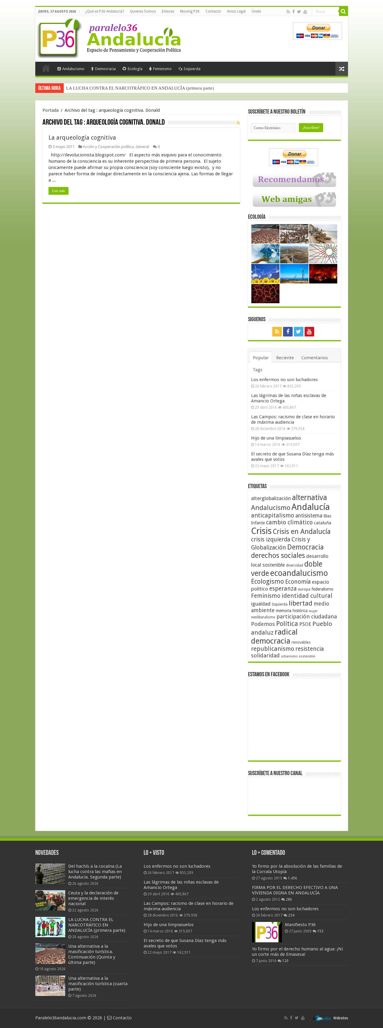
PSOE (305, 624)
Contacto (213, 11)
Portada (46, 68)
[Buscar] (343, 11)
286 (289, 899)
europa (304, 589)
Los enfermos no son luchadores (284, 379)
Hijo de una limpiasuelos (276, 438)
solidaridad (265, 655)
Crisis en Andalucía (302, 532)
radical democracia (274, 636)
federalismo (322, 589)
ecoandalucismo (299, 573)
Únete (256, 11)
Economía (298, 581)
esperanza (283, 588)
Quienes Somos (143, 11)
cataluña (322, 523)
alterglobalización (271, 498)
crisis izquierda (270, 539)
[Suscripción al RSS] (238, 122)
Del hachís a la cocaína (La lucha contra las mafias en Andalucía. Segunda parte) (95, 872)
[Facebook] (293, 11)
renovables (301, 642)
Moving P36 (190, 11)
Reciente (285, 357)
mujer (313, 611)
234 (291, 915)
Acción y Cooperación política (108, 146)
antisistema (308, 516)
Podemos (263, 624)
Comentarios (314, 357)
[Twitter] (299, 11)
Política (287, 623)
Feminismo (162, 69)
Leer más (58, 191)
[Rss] (288, 11)
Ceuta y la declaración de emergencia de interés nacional (93, 898)
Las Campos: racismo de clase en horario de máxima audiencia (293, 419)
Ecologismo (267, 581)
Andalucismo (73, 69)
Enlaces (168, 11)
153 (320, 931)
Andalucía (310, 507)
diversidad (294, 565)
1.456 (292, 878)
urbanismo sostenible (298, 656)
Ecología (135, 69)
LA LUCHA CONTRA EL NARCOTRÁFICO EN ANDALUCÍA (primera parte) (140, 88)
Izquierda (192, 69)
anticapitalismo (272, 515)
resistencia (309, 648)
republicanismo (272, 648)
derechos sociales (278, 555)
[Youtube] (305, 11)
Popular (261, 357)
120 (285, 961)
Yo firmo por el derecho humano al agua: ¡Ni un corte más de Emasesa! (297, 951)
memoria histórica (292, 610)
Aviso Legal (236, 11)
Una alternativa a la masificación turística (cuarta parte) (97, 984)
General (142, 146)
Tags (257, 369)
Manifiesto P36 (300, 924)
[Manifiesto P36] (267, 932)
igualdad (260, 604)
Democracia (105, 69)
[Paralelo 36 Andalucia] (110, 37)
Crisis (261, 531)
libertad (300, 603)
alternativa (309, 497)
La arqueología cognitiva (82, 137)
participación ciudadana (306, 616)
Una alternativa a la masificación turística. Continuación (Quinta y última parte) (91, 954)
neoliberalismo (263, 617)
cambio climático (289, 522)
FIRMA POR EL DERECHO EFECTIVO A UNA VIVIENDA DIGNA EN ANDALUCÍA (295, 890)
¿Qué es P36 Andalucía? (104, 11)
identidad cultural (307, 595)
